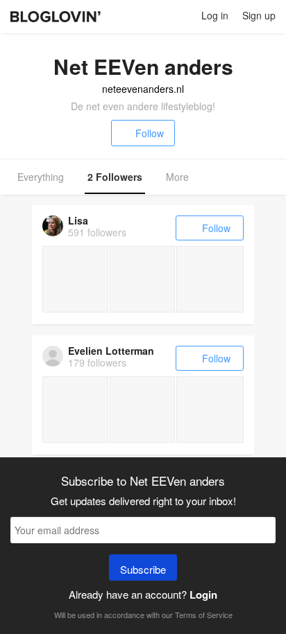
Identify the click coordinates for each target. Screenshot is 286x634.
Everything (40, 177)
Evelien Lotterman (111, 351)
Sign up (259, 15)
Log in (214, 15)
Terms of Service (204, 614)
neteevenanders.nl (143, 89)
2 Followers (114, 177)
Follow (149, 133)
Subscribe (143, 569)
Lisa (78, 220)
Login (203, 594)
